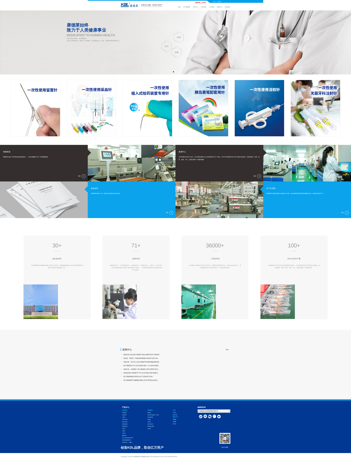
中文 (214, 1)
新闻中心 (219, 7)
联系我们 (227, 7)
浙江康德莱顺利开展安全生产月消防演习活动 (138, 376)
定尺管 (174, 412)
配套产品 (175, 417)
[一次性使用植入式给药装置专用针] (147, 108)
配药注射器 (150, 424)
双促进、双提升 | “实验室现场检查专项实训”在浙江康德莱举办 (143, 358)
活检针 (124, 431)
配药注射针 (125, 421)
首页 (179, 7)
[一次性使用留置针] (35, 108)
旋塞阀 (174, 419)
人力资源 (211, 7)
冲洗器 (149, 428)
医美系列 (124, 415)
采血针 (124, 428)
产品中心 (195, 7)
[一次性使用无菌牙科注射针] (315, 108)
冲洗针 (124, 433)
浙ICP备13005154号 (171, 456)
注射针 (124, 417)
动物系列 (124, 412)
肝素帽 (174, 421)
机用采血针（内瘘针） (127, 442)
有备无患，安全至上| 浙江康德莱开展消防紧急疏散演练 (141, 362)
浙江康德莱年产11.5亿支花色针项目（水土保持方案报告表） (143, 365)
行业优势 (203, 7)
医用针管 (175, 415)
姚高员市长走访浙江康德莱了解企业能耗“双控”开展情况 (141, 354)
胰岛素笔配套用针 (126, 440)
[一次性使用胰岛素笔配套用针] (203, 108)
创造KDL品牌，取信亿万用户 (151, 5)
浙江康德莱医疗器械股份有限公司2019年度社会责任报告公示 (143, 380)
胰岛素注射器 (151, 426)
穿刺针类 (124, 410)
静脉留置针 (125, 426)
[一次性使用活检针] (259, 108)
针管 (174, 410)
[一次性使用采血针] (91, 108)
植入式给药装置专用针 (127, 437)
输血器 (149, 419)
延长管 (174, 424)
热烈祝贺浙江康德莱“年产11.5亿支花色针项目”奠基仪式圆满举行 (144, 373)
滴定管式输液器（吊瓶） (154, 415)
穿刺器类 (150, 410)
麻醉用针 (124, 435)
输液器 (149, 412)
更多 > (227, 349)
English (219, 1)
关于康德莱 (186, 7)
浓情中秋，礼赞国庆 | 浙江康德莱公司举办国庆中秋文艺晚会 (143, 369)
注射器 (149, 421)
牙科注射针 (125, 419)
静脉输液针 (125, 424)
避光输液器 (150, 417)
